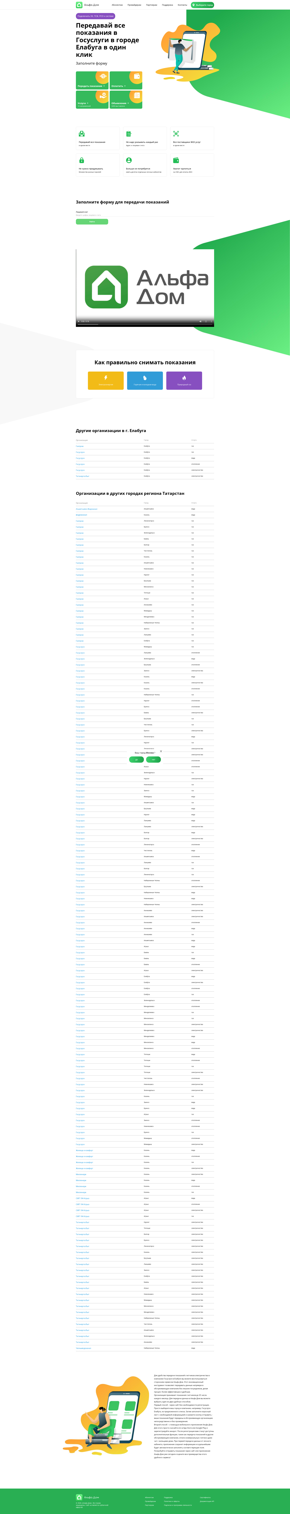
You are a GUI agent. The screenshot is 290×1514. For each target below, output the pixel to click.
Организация (82, 440)
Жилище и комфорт (84, 1150)
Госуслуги (80, 452)
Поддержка (167, 5)
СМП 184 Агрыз (82, 1198)
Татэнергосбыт (82, 476)
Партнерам (151, 5)
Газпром (79, 446)
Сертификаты (205, 1497)
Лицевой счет (82, 212)
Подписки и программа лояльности (178, 1505)
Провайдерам (134, 5)
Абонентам (117, 5)
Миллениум (81, 1174)
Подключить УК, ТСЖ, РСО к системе (96, 16)
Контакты (182, 5)
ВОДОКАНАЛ (81, 515)
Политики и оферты (172, 1501)
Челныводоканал (83, 1348)
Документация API (207, 1501)
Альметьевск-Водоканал (86, 509)
